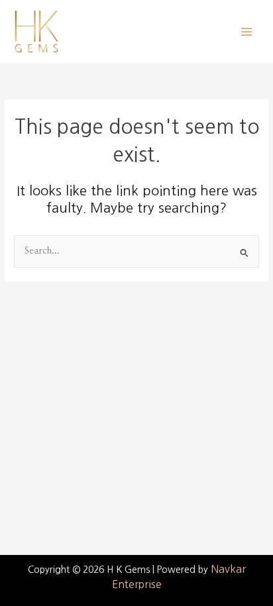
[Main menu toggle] (246, 31)
